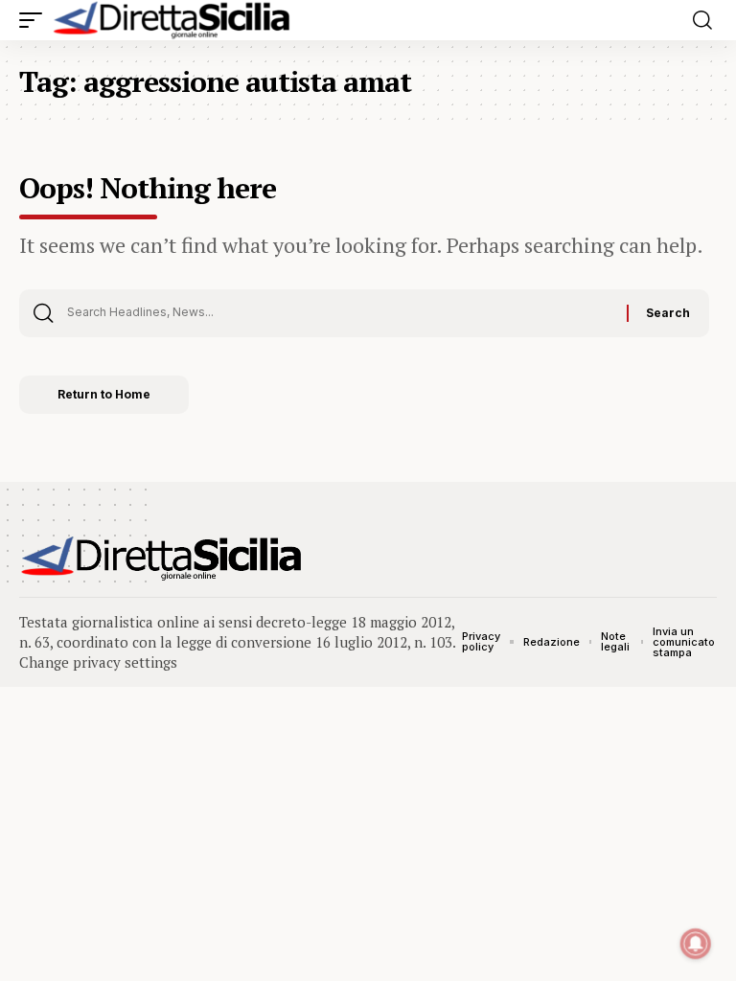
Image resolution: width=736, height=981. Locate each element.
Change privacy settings (98, 662)
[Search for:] (340, 313)
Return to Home (104, 394)
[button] (35, 20)
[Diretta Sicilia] (172, 20)
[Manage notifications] (695, 943)
